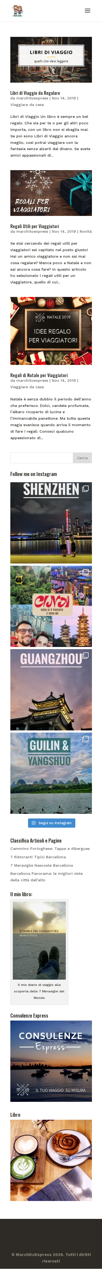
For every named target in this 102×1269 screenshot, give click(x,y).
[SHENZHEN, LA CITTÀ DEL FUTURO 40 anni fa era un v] (51, 523)
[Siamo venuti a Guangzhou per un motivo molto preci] (51, 689)
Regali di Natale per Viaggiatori (39, 375)
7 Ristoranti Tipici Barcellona (38, 857)
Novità (86, 231)
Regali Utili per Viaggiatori (34, 226)
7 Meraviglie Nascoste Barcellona (41, 865)
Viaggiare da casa (27, 104)
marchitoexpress (32, 98)
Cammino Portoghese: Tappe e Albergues (50, 848)
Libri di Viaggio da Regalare (35, 93)
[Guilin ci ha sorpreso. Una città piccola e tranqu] (51, 773)
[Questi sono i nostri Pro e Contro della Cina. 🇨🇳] (51, 606)
